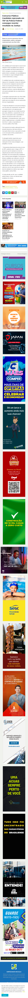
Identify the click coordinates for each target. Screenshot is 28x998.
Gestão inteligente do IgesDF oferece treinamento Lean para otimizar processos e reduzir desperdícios (20, 213)
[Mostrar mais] (18, 192)
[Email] (15, 192)
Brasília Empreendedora (15, 13)
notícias (16, 187)
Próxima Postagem (22, 253)
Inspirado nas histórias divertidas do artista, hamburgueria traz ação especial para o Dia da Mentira (7, 234)
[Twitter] (6, 192)
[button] (1, 2)
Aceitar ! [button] (5, 995)
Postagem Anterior (5, 253)
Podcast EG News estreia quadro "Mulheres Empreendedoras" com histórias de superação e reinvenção (7, 214)
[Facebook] (3, 192)
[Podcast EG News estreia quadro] (7, 205)
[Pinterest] (12, 192)
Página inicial (5, 13)
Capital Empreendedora (8, 187)
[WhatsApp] (9, 192)
